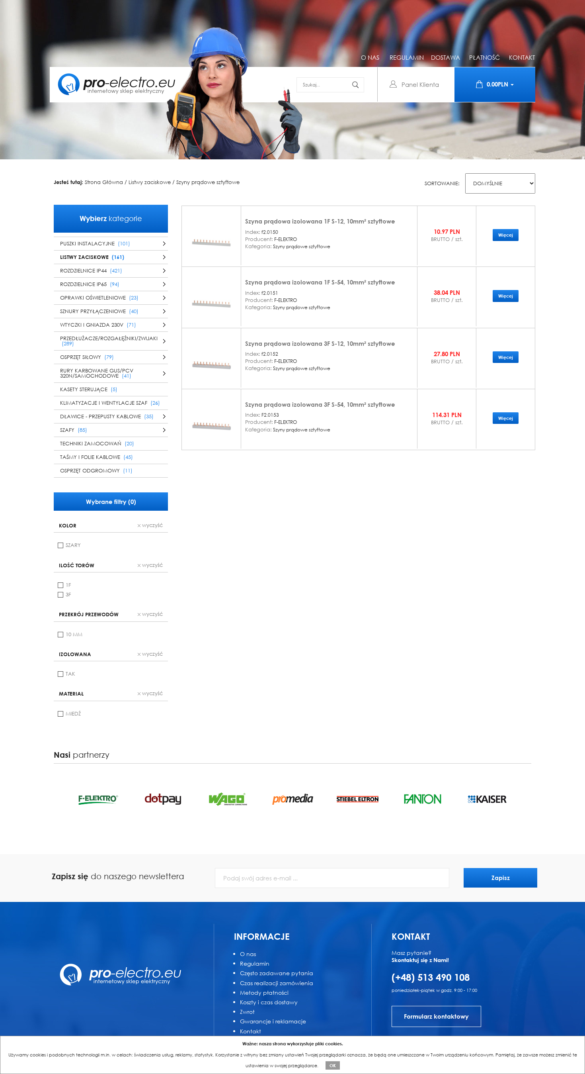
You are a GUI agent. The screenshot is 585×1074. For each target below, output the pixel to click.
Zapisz (500, 877)
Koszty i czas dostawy (269, 1002)
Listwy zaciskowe (150, 182)
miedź (73, 713)
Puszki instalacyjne (95, 243)
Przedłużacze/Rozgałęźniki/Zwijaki (109, 341)
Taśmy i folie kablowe (96, 457)
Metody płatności (264, 992)
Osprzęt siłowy (87, 357)
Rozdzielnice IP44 (91, 270)
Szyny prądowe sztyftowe (208, 182)
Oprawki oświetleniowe (99, 297)
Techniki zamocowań (97, 443)
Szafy (73, 430)
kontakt (522, 57)
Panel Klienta (420, 84)
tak (70, 673)
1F (68, 585)
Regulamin (254, 963)
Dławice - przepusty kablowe (107, 416)
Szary (73, 545)
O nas (248, 954)
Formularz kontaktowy (436, 1016)
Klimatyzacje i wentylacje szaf (110, 403)
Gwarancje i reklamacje (273, 1021)
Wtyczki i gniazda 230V (98, 324)
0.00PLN (498, 84)
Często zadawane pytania (276, 973)
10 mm (74, 634)
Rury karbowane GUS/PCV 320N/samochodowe (96, 373)
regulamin (407, 57)
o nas (370, 57)
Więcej (505, 235)
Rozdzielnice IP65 (89, 284)
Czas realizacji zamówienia (276, 983)
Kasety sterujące (88, 389)
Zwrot (247, 1011)
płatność (484, 57)
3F (68, 594)
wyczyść (151, 525)
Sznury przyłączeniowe (99, 311)
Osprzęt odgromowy (96, 470)
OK (333, 1065)
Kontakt (250, 1031)
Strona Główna (104, 182)
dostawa (445, 57)
